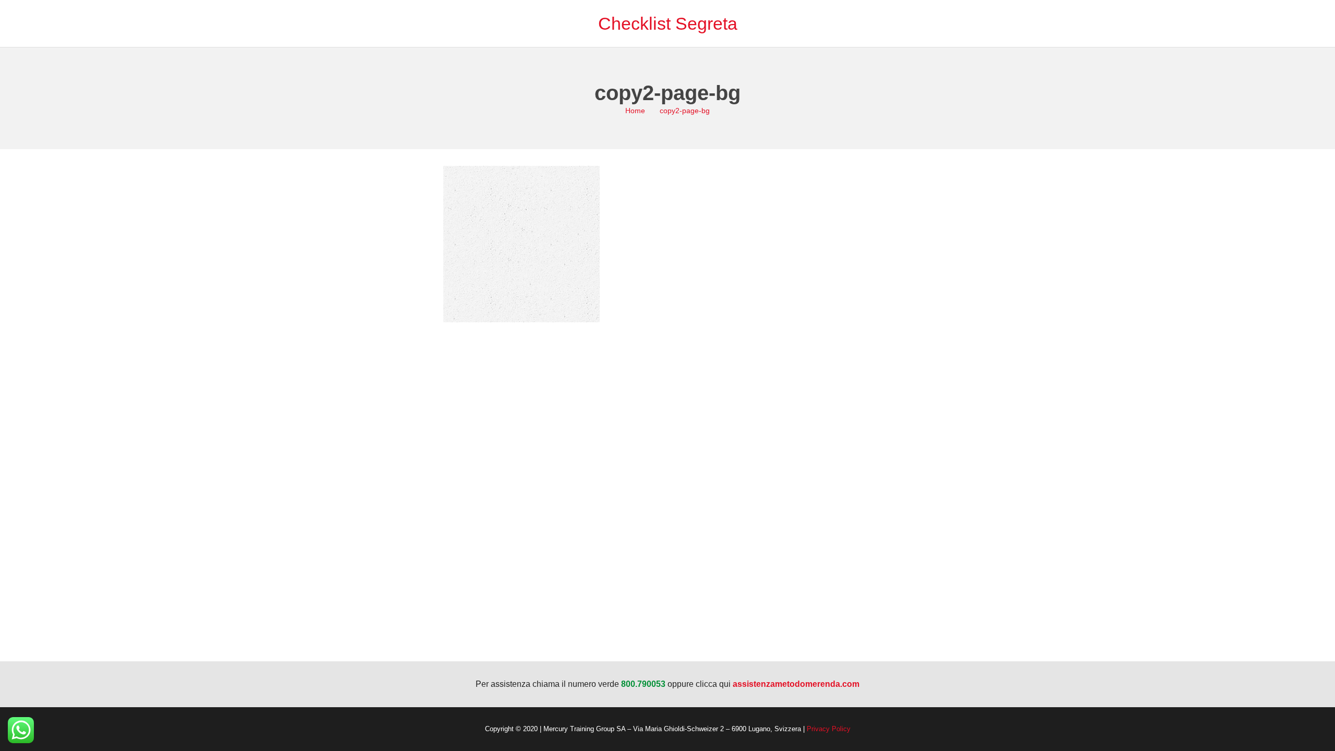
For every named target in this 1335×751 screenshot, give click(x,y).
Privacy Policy (829, 729)
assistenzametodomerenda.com (796, 684)
